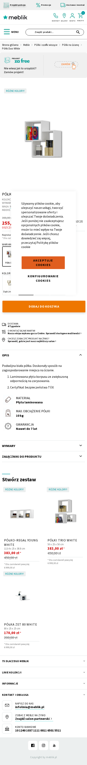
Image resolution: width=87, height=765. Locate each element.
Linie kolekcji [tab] (11, 672)
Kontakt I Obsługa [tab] (15, 695)
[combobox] (54, 32)
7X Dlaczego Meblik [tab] (15, 661)
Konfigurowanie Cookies (43, 278)
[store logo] (15, 17)
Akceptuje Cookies (43, 262)
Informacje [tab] (10, 683)
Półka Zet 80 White (20, 624)
